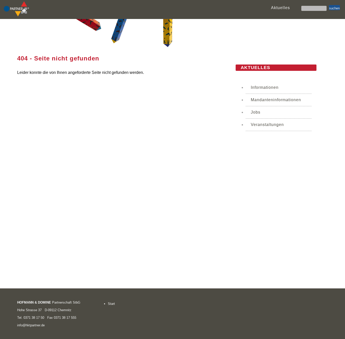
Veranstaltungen (267, 124)
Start (111, 304)
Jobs (255, 112)
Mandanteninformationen (276, 100)
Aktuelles (280, 8)
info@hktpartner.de (31, 325)
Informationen (265, 87)
